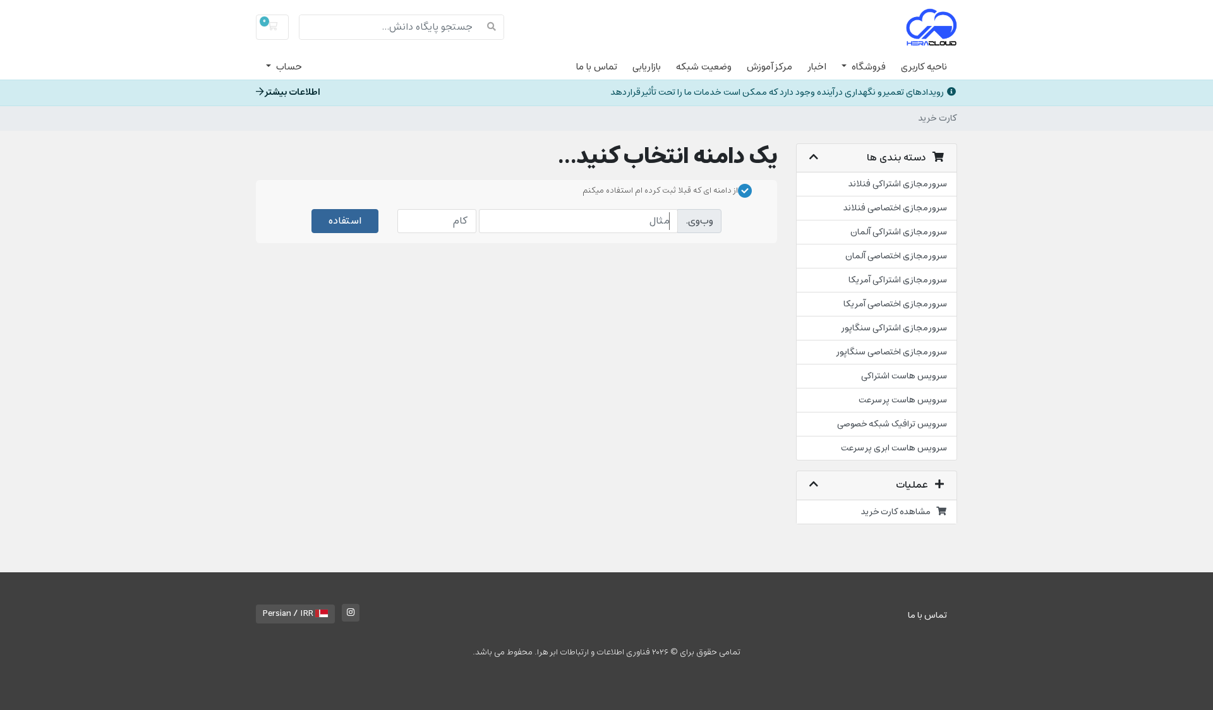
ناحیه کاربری (924, 67)
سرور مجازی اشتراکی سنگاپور (894, 328)
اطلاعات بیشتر (292, 93)
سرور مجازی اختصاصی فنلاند (895, 208)
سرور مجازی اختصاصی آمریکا (895, 304)
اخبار (816, 67)
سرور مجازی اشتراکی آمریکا (897, 280)
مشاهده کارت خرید (898, 512)
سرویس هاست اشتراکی (904, 376)
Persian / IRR (289, 614)
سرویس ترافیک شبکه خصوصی (892, 424)
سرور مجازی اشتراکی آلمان (898, 232)
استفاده (345, 221)
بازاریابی (646, 67)
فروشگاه (867, 67)
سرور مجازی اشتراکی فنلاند (897, 184)
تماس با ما (596, 67)
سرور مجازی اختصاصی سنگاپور (891, 352)
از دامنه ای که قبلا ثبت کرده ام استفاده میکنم (660, 191)
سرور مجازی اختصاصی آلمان (896, 256)
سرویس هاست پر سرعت (903, 400)
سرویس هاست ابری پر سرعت (894, 448)
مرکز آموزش (769, 67)
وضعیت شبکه (704, 67)
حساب (288, 67)
